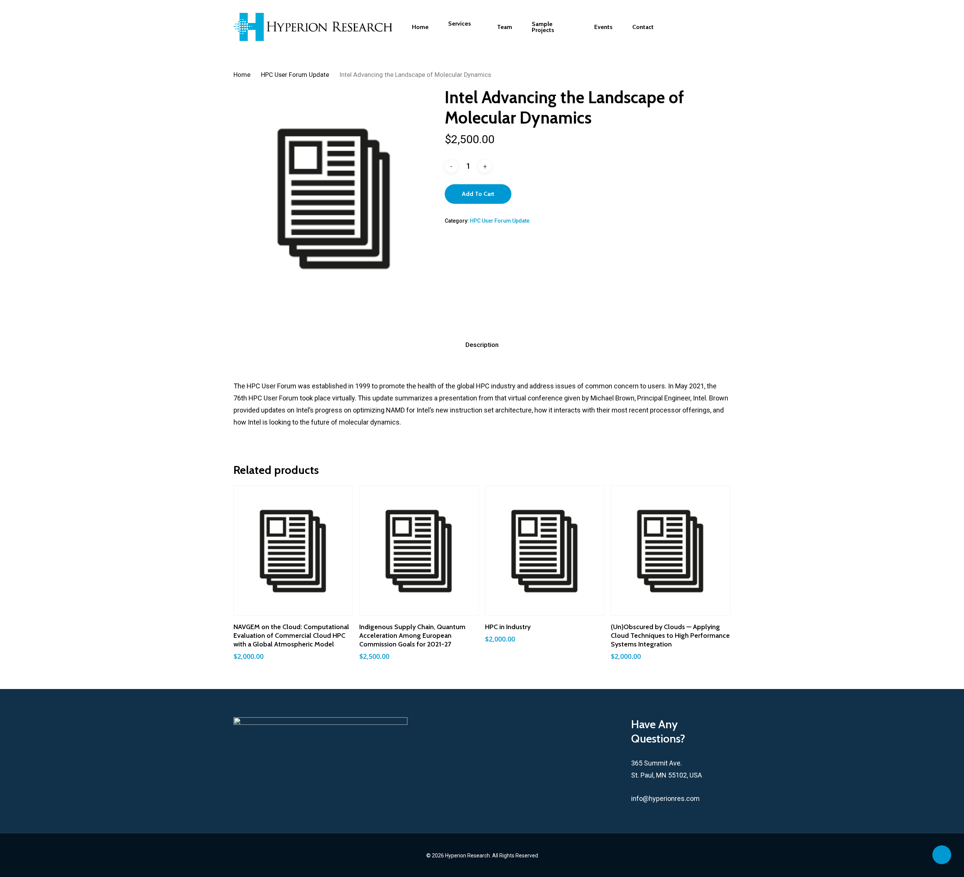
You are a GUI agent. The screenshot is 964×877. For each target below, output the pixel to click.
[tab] (482, 345)
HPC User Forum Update (295, 74)
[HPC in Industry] (544, 550)
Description (482, 344)
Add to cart (478, 193)
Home (241, 74)
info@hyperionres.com (665, 798)
